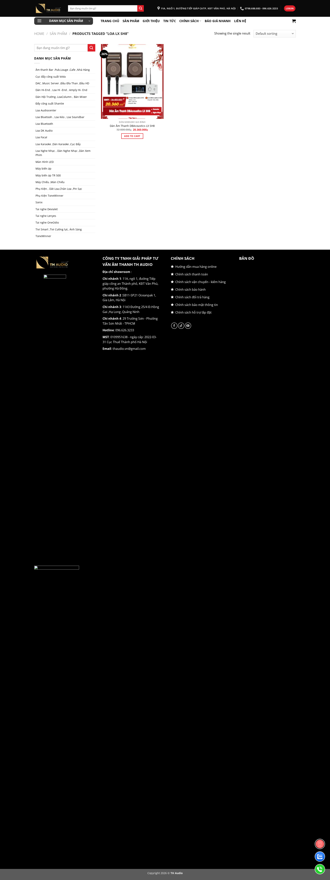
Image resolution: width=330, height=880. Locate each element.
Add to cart (132, 136)
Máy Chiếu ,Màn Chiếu (50, 182)
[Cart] (294, 21)
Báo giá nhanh (218, 21)
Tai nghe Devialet (47, 209)
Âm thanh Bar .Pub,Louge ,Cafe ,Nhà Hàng (63, 70)
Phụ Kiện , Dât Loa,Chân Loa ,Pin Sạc (59, 189)
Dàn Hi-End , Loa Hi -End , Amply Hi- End (61, 90)
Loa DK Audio (44, 130)
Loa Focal (41, 137)
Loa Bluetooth (44, 123)
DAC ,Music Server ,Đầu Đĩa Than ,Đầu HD (62, 83)
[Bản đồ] (320, 844)
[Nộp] (140, 8)
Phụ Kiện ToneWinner (49, 195)
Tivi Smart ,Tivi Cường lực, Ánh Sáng (59, 229)
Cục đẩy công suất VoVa (51, 76)
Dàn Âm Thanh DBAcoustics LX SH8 (132, 126)
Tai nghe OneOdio (47, 222)
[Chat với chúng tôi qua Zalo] (320, 856)
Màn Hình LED (45, 162)
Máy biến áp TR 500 (48, 175)
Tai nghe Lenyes (46, 216)
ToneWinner (43, 236)
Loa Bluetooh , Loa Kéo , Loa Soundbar (60, 117)
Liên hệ (240, 21)
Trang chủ (110, 21)
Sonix (39, 202)
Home (39, 33)
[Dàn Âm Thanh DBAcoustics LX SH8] (132, 81)
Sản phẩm (131, 21)
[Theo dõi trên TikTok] (181, 326)
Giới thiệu (151, 21)
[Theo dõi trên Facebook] (174, 326)
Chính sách (189, 21)
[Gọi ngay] (320, 869)
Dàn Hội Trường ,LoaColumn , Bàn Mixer (61, 97)
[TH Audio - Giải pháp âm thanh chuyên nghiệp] (48, 8)
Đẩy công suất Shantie (50, 103)
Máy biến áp (43, 168)
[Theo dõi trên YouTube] (188, 326)
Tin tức (169, 21)
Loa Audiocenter (46, 110)
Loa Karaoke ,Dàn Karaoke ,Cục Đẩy (58, 144)
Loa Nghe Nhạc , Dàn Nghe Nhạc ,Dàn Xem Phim (63, 153)
